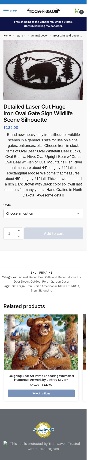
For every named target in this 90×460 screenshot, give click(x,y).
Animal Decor (39, 35)
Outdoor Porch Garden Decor (49, 281)
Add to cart (54, 233)
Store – (20, 35)
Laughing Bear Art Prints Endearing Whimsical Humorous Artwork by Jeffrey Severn (41, 377)
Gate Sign (18, 286)
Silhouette (45, 290)
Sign (34, 290)
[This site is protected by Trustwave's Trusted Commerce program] (43, 446)
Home (7, 35)
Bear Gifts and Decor (66, 35)
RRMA (75, 286)
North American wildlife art (51, 286)
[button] (77, 11)
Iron (29, 286)
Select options (41, 393)
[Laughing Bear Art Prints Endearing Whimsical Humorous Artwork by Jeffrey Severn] (41, 342)
